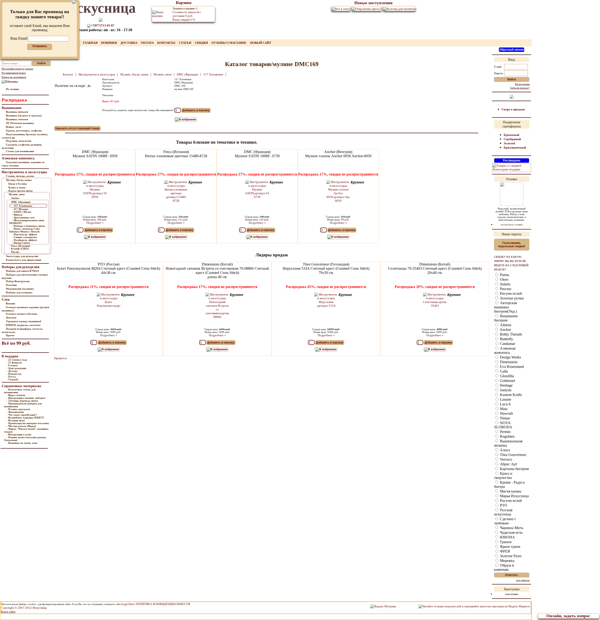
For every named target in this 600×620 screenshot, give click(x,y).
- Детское (12, 371)
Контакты (166, 43)
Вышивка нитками (17, 111)
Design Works (510, 357)
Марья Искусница (514, 496)
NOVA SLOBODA (503, 425)
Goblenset (507, 381)
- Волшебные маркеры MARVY (25, 417)
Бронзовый (511, 135)
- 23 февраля (14, 362)
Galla (503, 371)
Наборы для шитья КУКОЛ (22, 270)
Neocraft (506, 413)
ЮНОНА (507, 537)
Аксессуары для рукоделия (22, 256)
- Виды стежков (16, 395)
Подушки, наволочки (18, 140)
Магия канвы (510, 491)
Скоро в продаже (513, 109)
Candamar (507, 344)
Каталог (68, 74)
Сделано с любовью (505, 521)
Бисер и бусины (17, 183)
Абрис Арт (508, 464)
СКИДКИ (202, 43)
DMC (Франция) (20, 202)
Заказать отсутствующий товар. (77, 128)
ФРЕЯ (504, 551)
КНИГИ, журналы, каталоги (23, 325)
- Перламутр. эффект (24, 234)
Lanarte (505, 399)
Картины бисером (514, 469)
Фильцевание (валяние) (20, 288)
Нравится (60, 358)
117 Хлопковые (213, 74)
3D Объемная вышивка (20, 123)
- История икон (16, 420)
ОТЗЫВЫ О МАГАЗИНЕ (229, 43)
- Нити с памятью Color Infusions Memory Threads (24, 230)
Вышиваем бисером (506, 318)
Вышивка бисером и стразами (23, 115)
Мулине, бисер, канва (19, 180)
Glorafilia (506, 376)
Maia (503, 409)
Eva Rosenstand (511, 367)
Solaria (504, 284)
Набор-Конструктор (18, 281)
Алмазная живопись (504, 350)
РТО (503, 505)
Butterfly (506, 339)
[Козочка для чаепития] (399, 8)
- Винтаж (17, 214)
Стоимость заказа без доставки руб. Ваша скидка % (186, 14)
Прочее (10, 335)
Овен (503, 279)
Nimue (504, 418)
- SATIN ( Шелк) (21, 211)
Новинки (109, 43)
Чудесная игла (510, 532)
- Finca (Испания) (19, 245)
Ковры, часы (13, 126)
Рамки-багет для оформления (23, 259)
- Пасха (11, 376)
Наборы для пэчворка (19, 292)
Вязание (10, 303)
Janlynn (505, 390)
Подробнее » (95, 222)
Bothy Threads (510, 334)
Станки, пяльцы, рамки (20, 176)
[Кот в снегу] (340, 8)
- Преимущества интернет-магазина (28, 423)
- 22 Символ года (17, 359)
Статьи (185, 43)
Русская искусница (503, 512)
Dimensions (508, 362)
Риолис (15, 251)
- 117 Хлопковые (22, 205)
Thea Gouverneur (512, 455)
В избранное (187, 119)
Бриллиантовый (515, 147)
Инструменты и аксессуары (97, 74)
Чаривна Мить (511, 528)
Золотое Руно (510, 556)
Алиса (504, 450)
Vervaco (505, 459)
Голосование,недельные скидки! (511, 244)
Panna (504, 275)
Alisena (505, 325)
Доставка (129, 43)
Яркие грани (509, 547)
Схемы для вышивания (20, 151)
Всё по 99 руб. (16, 343)
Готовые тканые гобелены (21, 313)
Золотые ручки (511, 298)
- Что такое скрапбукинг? (22, 414)
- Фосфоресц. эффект (24, 240)
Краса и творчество (503, 475)
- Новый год (14, 373)
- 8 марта (12, 365)
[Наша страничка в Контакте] (512, 96)
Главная (90, 43)
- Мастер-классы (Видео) (21, 426)
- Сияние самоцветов (24, 237)
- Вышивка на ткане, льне (22, 442)
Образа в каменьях (504, 567)
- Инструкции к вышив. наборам (26, 397)
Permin (504, 432)
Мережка (506, 561)
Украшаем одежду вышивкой (23, 321)
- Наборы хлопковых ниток (28, 225)
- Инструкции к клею (19, 434)
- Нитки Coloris (21, 242)
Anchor (15, 198)
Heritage (506, 385)
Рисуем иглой (510, 293)
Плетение (11, 285)
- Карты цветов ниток (20, 190)
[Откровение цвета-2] (367, 8)
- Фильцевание (15, 412)
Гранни (505, 542)
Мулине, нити (17, 194)
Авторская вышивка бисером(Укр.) (505, 307)
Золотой (509, 143)
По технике (12, 89)
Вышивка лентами (17, 119)
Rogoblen (506, 436)
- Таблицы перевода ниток (22, 400)
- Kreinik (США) (19, 248)
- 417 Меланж (20, 209)
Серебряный (512, 139)
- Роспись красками (18, 409)
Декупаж (11, 317)
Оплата (147, 43)
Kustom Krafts (510, 395)
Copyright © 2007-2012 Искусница (24, 607)
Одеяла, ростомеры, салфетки (24, 130)
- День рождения (16, 368)
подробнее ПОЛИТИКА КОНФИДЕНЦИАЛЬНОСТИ (155, 604)
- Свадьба (13, 379)
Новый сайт (260, 43)
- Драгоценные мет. (23, 217)
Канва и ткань (17, 187)
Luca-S (505, 404)
